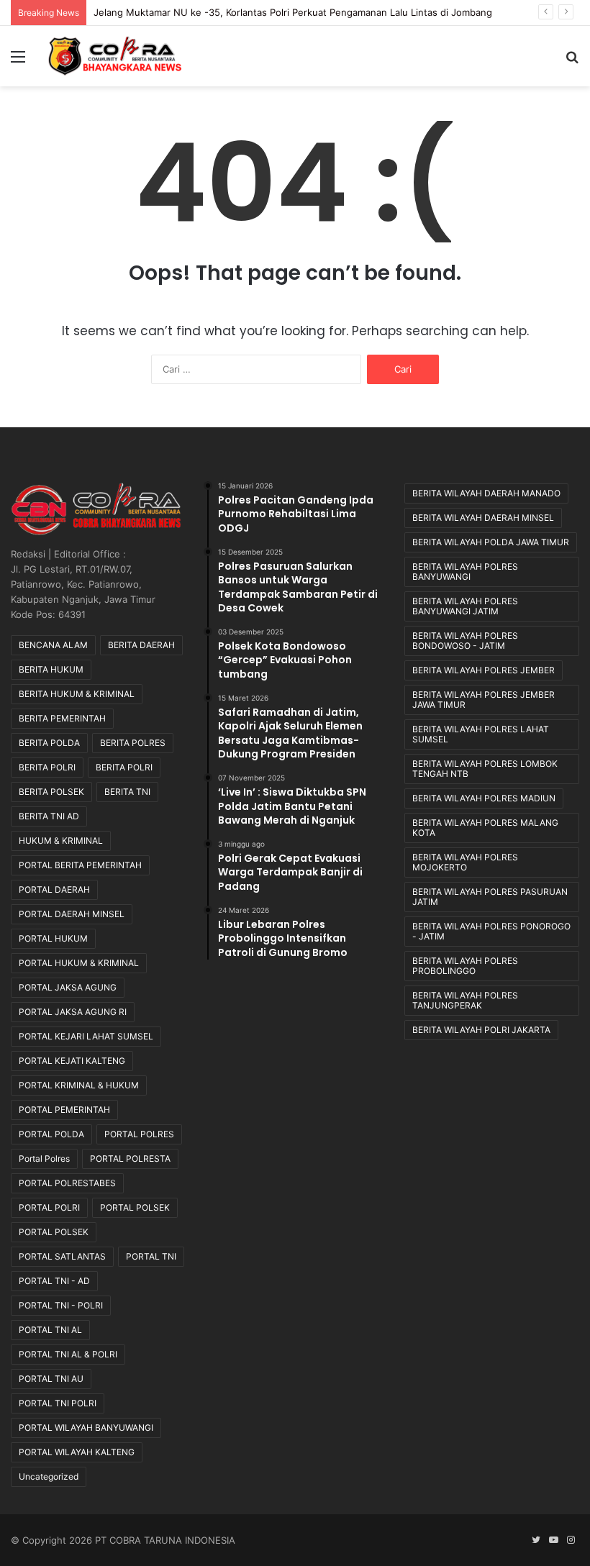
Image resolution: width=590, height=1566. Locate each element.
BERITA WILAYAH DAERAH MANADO (486, 493)
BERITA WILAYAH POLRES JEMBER (483, 670)
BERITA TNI (127, 791)
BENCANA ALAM (53, 644)
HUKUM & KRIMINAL (61, 840)
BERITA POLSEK (51, 791)
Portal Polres (44, 1158)
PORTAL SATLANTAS (62, 1256)
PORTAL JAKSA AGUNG (68, 987)
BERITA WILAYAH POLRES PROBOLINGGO (465, 965)
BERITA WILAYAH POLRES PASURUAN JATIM (490, 896)
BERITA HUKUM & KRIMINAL (77, 693)
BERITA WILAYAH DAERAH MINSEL (483, 517)
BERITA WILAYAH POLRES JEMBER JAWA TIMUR (483, 699)
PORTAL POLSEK (135, 1207)
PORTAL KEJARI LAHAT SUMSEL (86, 1036)
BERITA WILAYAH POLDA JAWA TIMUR (490, 542)
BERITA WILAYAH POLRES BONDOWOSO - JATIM (465, 640)
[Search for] (572, 61)
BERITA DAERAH (141, 644)
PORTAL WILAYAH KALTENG (77, 1452)
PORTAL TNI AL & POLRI (68, 1354)
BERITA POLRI (47, 767)
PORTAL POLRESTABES (67, 1183)
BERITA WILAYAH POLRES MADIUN (483, 798)
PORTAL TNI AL (50, 1329)
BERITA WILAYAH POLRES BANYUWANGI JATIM (465, 606)
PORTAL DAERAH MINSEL (71, 914)
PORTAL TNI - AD (54, 1280)
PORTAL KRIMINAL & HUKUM (79, 1085)
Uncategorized (48, 1476)
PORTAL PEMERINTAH (64, 1109)
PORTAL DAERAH (54, 889)
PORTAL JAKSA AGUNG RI (73, 1011)
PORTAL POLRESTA (130, 1158)
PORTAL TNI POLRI (57, 1403)
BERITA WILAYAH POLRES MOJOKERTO (465, 862)
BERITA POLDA (49, 742)
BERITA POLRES (132, 742)
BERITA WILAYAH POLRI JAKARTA (481, 1029)
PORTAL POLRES (139, 1134)
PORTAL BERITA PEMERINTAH (80, 865)
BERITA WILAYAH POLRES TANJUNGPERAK (465, 1000)
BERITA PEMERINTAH (62, 718)
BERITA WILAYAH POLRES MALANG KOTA (485, 827)
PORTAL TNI (151, 1256)
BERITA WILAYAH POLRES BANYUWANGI (465, 571)
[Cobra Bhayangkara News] (115, 56)
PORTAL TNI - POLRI (61, 1305)
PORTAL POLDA (51, 1134)
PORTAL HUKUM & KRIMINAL (79, 962)
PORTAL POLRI (49, 1207)
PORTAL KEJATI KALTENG (72, 1060)
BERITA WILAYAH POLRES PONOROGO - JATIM (491, 931)
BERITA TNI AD (49, 816)
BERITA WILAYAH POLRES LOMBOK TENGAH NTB (485, 768)
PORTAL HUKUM (53, 938)
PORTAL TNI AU (51, 1378)
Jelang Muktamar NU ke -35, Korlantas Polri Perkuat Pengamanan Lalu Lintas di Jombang (293, 12)
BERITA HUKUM (51, 669)
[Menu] (18, 61)
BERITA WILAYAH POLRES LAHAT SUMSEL (480, 734)
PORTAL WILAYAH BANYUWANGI (86, 1427)
